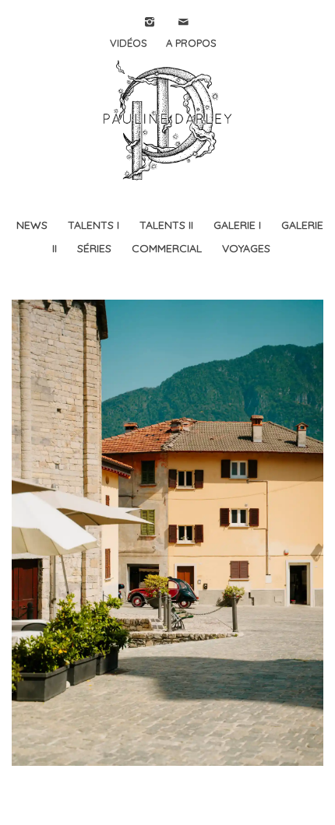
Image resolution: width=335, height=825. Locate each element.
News (32, 225)
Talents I (93, 225)
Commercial (167, 248)
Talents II (166, 225)
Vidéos (128, 43)
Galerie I (237, 225)
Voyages (246, 248)
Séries (94, 248)
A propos (191, 43)
